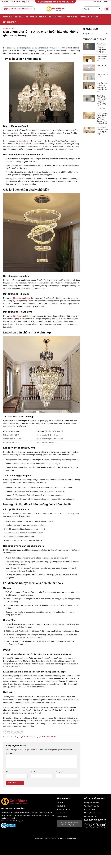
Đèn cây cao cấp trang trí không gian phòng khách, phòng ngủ (101, 48)
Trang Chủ (7, 17)
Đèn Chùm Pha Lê (50, 737)
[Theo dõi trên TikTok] (92, 825)
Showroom (97, 1)
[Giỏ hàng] (106, 9)
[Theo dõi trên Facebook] (87, 825)
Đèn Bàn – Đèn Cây (57, 17)
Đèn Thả (42, 17)
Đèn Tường (72, 17)
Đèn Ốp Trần (31, 17)
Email (33, 772)
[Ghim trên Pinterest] (17, 732)
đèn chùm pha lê (21, 141)
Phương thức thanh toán (92, 813)
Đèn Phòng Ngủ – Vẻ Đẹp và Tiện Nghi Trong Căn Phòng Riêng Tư (102, 101)
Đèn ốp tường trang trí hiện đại (102, 58)
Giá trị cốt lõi (15, 1)
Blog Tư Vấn (26, 1)
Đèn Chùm (19, 17)
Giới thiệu (5, 1)
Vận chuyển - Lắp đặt (91, 806)
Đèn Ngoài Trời (9, 22)
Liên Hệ (105, 1)
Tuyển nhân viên (62, 816)
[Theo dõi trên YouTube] (103, 825)
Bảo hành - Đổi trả (90, 809)
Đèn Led (94, 17)
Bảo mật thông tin (90, 816)
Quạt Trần (84, 17)
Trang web (59, 772)
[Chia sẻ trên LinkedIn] (21, 732)
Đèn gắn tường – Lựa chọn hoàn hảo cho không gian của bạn (102, 87)
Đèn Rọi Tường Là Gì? (102, 75)
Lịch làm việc (61, 813)
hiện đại (23, 298)
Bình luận (10, 753)
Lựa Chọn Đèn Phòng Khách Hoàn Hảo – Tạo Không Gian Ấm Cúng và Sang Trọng (102, 118)
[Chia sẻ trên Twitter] (9, 732)
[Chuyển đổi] (107, 33)
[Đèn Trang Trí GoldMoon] (55, 9)
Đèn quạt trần (101, 65)
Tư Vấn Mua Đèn (9, 28)
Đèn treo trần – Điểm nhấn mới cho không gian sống (102, 131)
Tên (7, 772)
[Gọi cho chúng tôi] (98, 825)
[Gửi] (100, 9)
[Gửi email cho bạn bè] (13, 732)
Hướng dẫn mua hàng (92, 802)
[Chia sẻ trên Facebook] (5, 732)
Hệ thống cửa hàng (63, 809)
